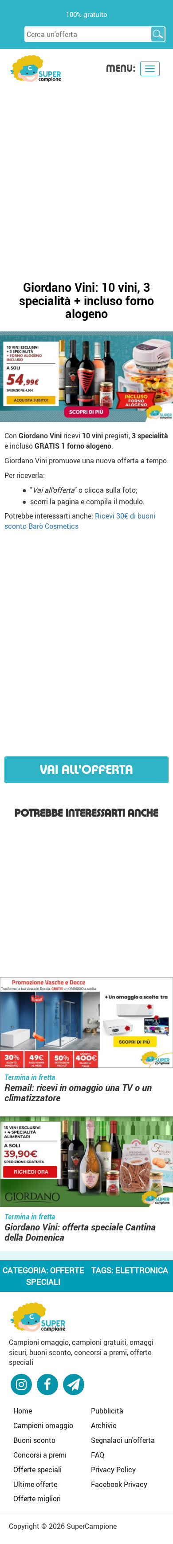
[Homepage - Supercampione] (38, 1316)
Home (22, 1411)
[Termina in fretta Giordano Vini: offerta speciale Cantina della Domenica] (86, 1163)
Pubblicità (107, 1411)
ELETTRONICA (141, 1270)
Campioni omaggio (43, 1425)
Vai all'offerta (86, 769)
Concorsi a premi (40, 1455)
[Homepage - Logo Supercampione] (35, 67)
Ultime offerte (35, 1484)
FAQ (97, 1455)
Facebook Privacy (119, 1484)
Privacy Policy (113, 1470)
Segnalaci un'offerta (123, 1440)
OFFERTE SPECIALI (55, 1276)
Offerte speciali (37, 1470)
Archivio (104, 1425)
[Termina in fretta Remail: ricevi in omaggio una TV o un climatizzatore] (86, 1023)
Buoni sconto (34, 1440)
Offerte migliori (37, 1498)
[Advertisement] (86, 174)
